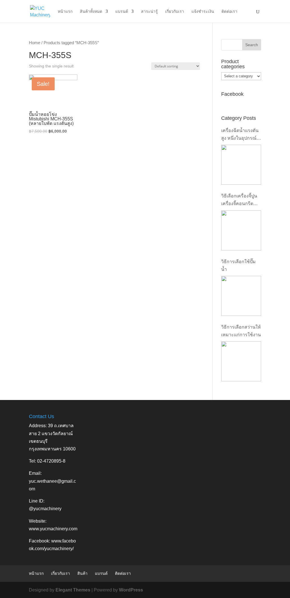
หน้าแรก (65, 11)
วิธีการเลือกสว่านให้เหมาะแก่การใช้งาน (241, 331)
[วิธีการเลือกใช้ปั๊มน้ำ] (241, 296)
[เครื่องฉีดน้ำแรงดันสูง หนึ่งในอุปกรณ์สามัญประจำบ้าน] (241, 165)
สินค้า (82, 573)
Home (34, 43)
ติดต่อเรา (229, 11)
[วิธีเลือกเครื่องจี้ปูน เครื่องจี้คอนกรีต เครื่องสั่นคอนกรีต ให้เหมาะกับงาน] (241, 230)
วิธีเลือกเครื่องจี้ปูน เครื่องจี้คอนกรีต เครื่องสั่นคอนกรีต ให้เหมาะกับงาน (239, 200)
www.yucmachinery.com (53, 528)
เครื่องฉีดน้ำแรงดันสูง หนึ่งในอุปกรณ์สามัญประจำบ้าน (240, 135)
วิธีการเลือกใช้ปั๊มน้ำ (238, 265)
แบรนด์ (121, 11)
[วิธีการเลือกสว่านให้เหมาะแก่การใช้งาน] (241, 361)
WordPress (131, 590)
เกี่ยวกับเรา (174, 11)
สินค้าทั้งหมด (91, 11)
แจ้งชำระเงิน (202, 11)
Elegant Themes (73, 590)
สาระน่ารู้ (149, 11)
